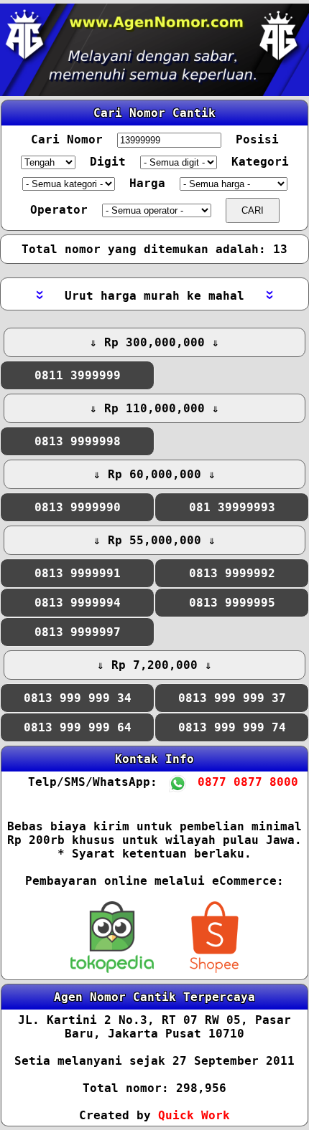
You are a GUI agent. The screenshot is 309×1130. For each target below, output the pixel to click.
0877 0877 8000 (239, 782)
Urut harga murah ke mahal (154, 296)
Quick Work (194, 1115)
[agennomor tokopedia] (115, 969)
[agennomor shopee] (214, 969)
